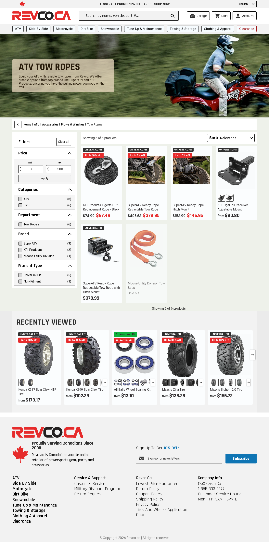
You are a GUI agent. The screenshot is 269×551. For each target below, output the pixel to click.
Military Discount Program (97, 488)
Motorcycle (64, 29)
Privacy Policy (148, 504)
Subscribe (241, 458)
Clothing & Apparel (217, 29)
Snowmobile (110, 29)
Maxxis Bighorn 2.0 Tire (226, 389)
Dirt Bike (87, 29)
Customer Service (89, 483)
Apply (44, 178)
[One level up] (17, 124)
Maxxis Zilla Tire (173, 389)
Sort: (213, 138)
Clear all (63, 142)
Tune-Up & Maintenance (144, 29)
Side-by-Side (38, 29)
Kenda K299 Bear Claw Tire (85, 389)
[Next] (105, 382)
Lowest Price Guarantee (157, 483)
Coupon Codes (149, 494)
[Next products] (253, 355)
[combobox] (126, 15)
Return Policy (147, 488)
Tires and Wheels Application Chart (161, 512)
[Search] (172, 15)
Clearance (246, 29)
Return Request (88, 494)
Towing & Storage (183, 29)
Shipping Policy (149, 499)
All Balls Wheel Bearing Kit (132, 389)
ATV (18, 29)
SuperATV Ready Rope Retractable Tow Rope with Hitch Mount (101, 287)
